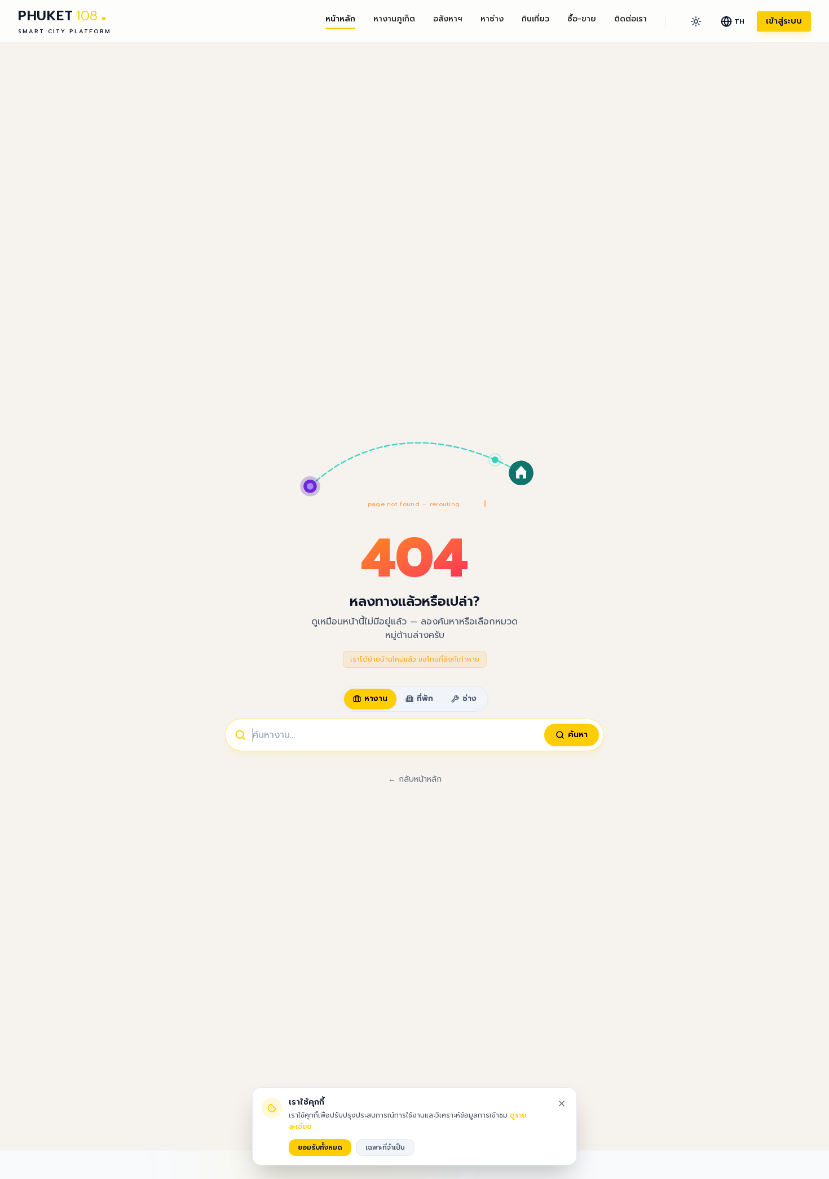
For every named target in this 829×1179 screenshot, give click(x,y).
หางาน (375, 698)
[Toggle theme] (696, 21)
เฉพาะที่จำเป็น (385, 1147)
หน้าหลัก (340, 19)
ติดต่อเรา (630, 19)
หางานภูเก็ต (394, 19)
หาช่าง (492, 19)
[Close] (562, 1103)
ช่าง (469, 698)
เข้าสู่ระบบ (784, 21)
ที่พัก (425, 698)
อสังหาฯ (447, 19)
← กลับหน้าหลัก (415, 779)
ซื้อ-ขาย (581, 19)
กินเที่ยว (535, 19)
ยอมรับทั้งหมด (320, 1147)
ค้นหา (578, 735)
